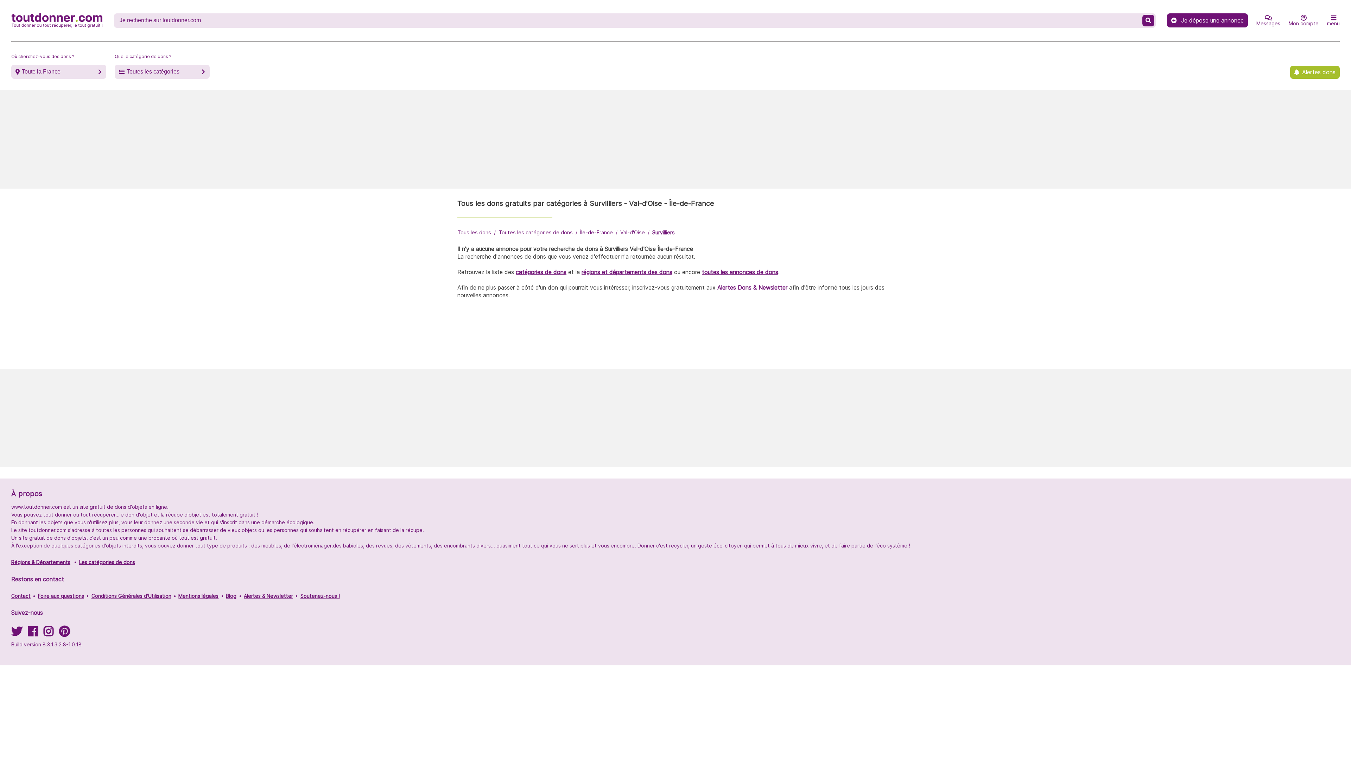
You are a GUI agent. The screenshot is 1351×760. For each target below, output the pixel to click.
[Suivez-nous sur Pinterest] (64, 633)
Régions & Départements (40, 562)
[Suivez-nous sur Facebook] (33, 633)
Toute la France (41, 72)
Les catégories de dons (107, 562)
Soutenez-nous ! (320, 596)
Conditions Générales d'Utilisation (131, 596)
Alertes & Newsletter (268, 596)
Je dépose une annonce (1212, 20)
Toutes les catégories (153, 72)
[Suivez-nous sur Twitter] (17, 633)
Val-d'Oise (632, 232)
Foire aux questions (61, 596)
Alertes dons (1319, 72)
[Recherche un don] (1148, 20)
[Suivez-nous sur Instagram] (48, 633)
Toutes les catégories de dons (536, 232)
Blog (231, 596)
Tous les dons (474, 232)
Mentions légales (198, 596)
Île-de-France (596, 232)
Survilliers (663, 232)
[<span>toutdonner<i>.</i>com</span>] (57, 20)
